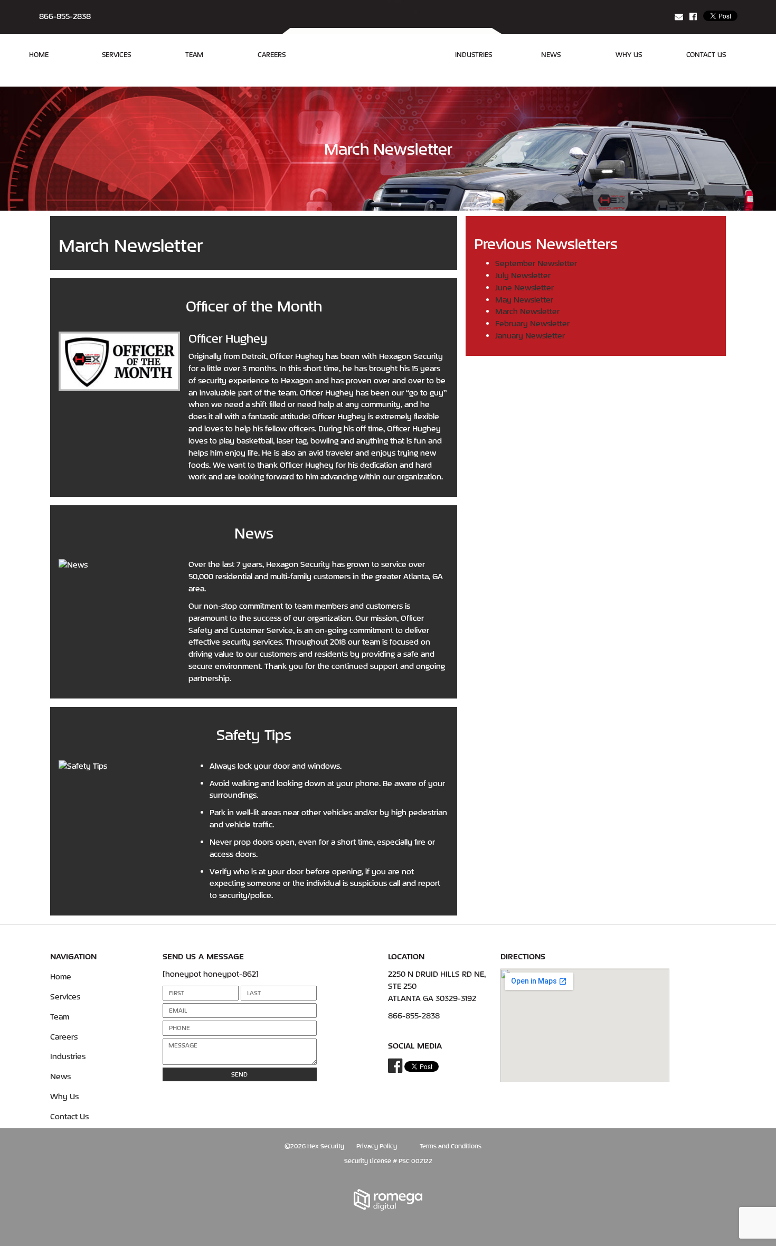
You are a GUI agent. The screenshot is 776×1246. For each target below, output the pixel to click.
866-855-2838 (65, 16)
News (551, 54)
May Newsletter (524, 300)
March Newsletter (527, 311)
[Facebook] (693, 17)
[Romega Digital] (388, 1200)
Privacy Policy (376, 1146)
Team (194, 54)
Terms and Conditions (450, 1146)
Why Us (629, 54)
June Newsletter (524, 287)
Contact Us (706, 54)
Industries (473, 54)
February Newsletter (532, 323)
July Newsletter (523, 275)
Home (39, 54)
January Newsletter (530, 336)
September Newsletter (536, 263)
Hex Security (325, 1146)
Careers (272, 54)
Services (116, 54)
